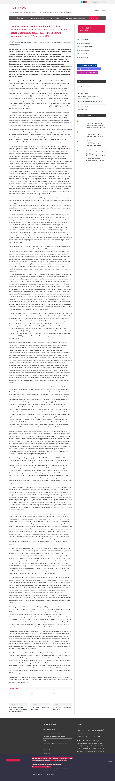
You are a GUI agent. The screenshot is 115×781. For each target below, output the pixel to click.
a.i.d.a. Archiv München (49, 729)
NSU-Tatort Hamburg (83, 93)
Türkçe (97, 10)
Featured (29, 42)
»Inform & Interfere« (64, 13)
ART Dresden (46, 749)
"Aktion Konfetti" (83, 748)
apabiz (45, 740)
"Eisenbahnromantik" (87, 736)
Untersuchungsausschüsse (75, 18)
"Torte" (89, 730)
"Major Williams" (88, 751)
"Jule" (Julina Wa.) (95, 749)
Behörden (23, 42)
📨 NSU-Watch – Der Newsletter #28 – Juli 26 (93, 144)
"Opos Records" (93, 733)
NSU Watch (17, 8)
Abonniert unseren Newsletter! (41, 767)
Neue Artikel (81, 115)
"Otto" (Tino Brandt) (82, 743)
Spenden (94, 18)
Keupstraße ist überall (84, 87)
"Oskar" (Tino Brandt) (82, 733)
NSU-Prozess (55, 18)
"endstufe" (100, 730)
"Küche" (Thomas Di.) (99, 751)
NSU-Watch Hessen (83, 106)
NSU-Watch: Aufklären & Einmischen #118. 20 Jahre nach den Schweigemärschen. (18, 709)
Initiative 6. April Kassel (84, 90)
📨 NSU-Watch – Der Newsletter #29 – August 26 (94, 135)
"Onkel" (90, 743)
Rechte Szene (66, 42)
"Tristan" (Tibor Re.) (97, 743)
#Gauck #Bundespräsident (97, 746)
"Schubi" (100, 741)
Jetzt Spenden (13, 760)
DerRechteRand (47, 753)
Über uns (20, 18)
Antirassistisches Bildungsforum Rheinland (54, 736)
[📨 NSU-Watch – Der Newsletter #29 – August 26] (40, 699)
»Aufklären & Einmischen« (20, 13)
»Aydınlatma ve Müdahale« (43, 13)
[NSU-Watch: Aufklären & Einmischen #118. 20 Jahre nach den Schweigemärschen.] (18, 699)
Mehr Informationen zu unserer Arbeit (43, 774)
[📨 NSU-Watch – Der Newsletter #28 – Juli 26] (62, 699)
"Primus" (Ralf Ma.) (82, 730)
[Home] (12, 18)
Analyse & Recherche (37, 18)
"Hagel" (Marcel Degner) (83, 746)
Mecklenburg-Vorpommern (39, 42)
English (104, 10)
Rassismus (59, 42)
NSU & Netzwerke (52, 42)
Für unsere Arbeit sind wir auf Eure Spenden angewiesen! (49, 760)
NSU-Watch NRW (82, 109)
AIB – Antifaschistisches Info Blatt (52, 733)
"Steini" (93, 730)
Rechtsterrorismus (14, 44)
